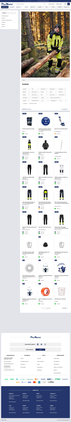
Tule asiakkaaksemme (24, 361)
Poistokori (3, 18)
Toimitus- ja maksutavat (58, 367)
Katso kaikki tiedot (12, 401)
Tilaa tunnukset (56, 361)
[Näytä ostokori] (68, 4)
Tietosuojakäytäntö (57, 372)
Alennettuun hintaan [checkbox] (33, 103)
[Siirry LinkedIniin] (38, 344)
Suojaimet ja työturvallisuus (7, 20)
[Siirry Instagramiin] (45, 344)
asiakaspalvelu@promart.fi (9, 363)
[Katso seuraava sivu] (49, 308)
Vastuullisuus (39, 370)
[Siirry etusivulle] (7, 4)
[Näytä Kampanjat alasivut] (22, 7)
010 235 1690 (8, 361)
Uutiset (38, 364)
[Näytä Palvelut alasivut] (34, 7)
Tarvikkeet (3, 22)
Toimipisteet (22, 364)
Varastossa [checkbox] (25, 103)
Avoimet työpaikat (40, 361)
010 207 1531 (8, 367)
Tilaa (40, 349)
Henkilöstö (39, 358)
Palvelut (21, 358)
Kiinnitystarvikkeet (5, 15)
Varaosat (3, 26)
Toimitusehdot (23, 367)
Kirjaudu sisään (56, 358)
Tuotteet (23, 80)
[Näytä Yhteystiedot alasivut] (69, 7)
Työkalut (3, 24)
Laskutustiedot (39, 367)
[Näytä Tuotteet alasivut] (7, 7)
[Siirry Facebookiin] (41, 344)
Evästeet (55, 370)
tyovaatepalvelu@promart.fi (9, 369)
